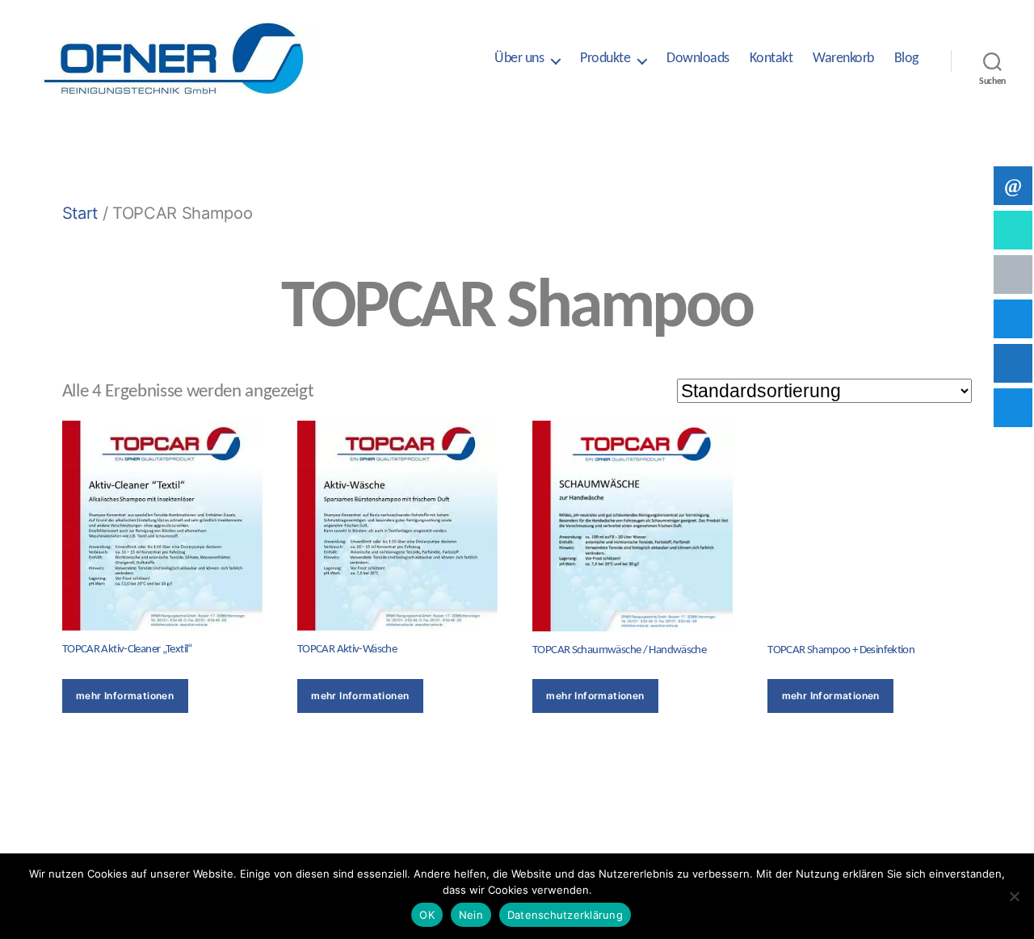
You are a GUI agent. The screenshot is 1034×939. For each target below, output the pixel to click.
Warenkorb (843, 58)
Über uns (519, 58)
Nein (471, 914)
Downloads (697, 58)
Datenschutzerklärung (565, 914)
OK (427, 914)
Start (80, 213)
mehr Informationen (125, 696)
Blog (906, 58)
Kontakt (771, 58)
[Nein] (1014, 896)
